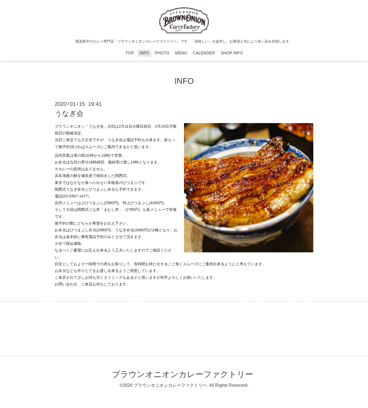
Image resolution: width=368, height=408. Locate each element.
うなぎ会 (69, 113)
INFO (144, 53)
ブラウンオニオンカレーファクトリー (182, 374)
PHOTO (162, 53)
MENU (181, 53)
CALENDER (204, 53)
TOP (130, 53)
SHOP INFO (232, 53)
